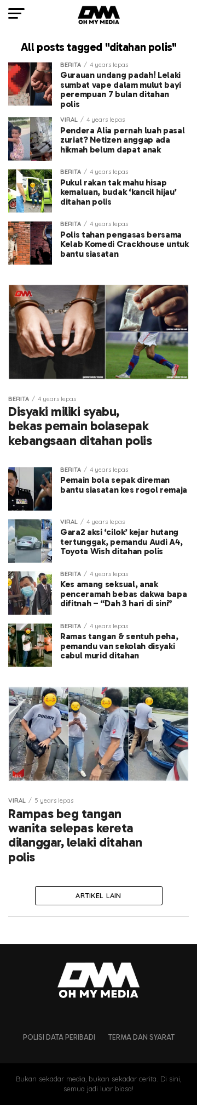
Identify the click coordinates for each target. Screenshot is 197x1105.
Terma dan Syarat (141, 1037)
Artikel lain (98, 895)
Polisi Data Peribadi (59, 1037)
